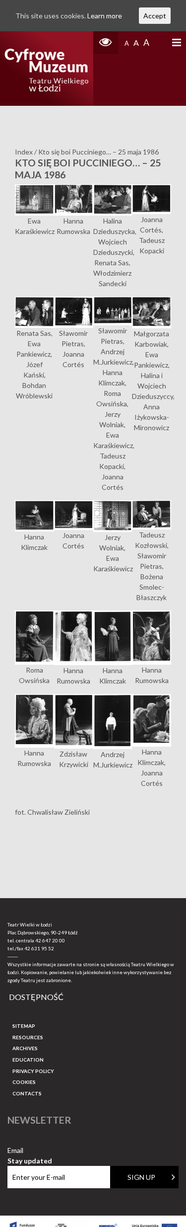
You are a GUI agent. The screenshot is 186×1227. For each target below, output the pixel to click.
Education (28, 1060)
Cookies (24, 1082)
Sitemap (23, 1026)
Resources (27, 1037)
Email (29, 1150)
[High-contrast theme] (105, 42)
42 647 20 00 (50, 940)
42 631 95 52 (39, 948)
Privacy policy (33, 1071)
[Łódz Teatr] (46, 69)
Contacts (27, 1093)
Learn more (104, 15)
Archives (25, 1048)
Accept (154, 15)
